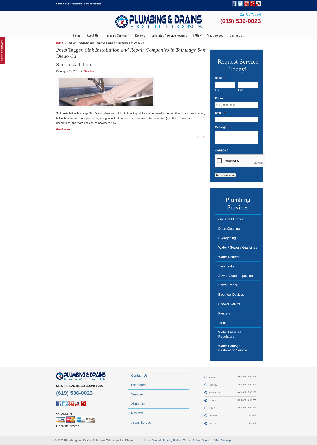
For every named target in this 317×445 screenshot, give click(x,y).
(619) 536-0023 (240, 21)
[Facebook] (234, 5)
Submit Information (225, 175)
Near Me (89, 71)
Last (240, 90)
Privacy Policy (172, 440)
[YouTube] (258, 5)
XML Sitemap (222, 440)
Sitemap (207, 440)
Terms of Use (191, 440)
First (217, 90)
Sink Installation (73, 64)
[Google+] (246, 5)
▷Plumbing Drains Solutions (158, 21)
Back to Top (201, 137)
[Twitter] (240, 5)
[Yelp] (252, 5)
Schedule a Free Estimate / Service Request (78, 3)
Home (59, 42)
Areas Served (152, 440)
